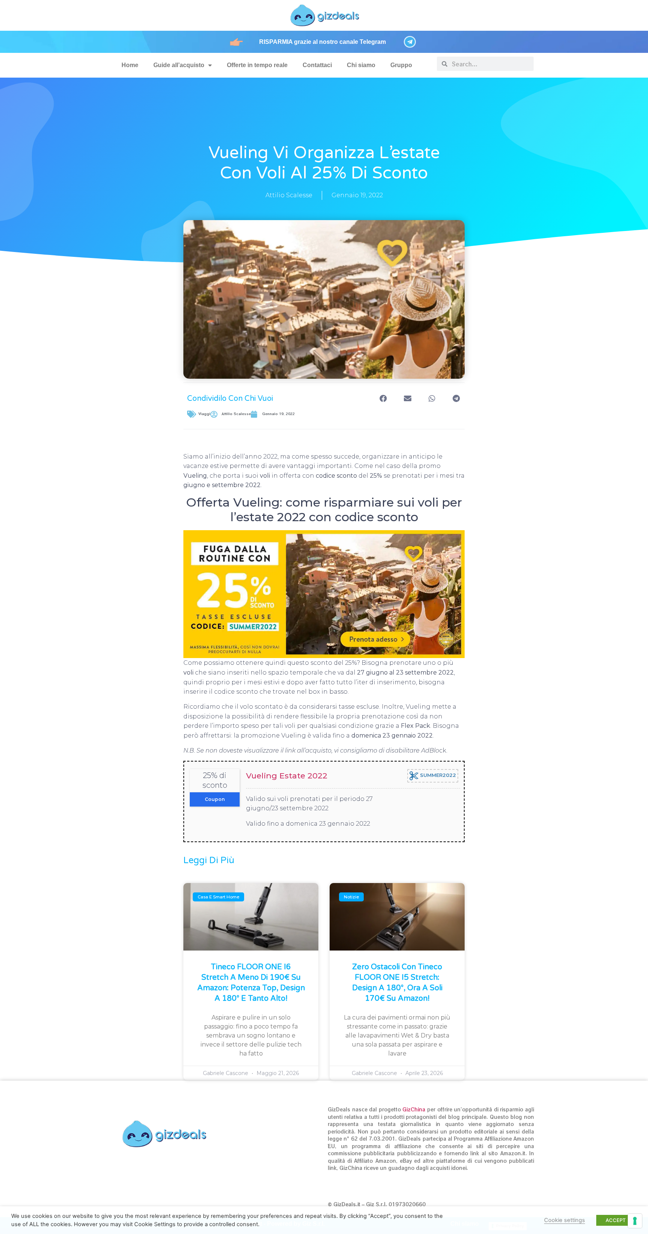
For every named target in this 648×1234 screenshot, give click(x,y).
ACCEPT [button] (616, 1220)
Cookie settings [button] (564, 1220)
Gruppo (401, 65)
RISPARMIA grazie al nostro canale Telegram (322, 42)
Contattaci (317, 65)
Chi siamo (361, 65)
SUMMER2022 (437, 775)
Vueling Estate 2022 (286, 775)
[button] (383, 398)
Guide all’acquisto (178, 65)
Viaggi (204, 413)
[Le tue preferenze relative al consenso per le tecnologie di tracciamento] (635, 1221)
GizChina (413, 1109)
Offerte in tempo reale (257, 65)
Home (130, 65)
